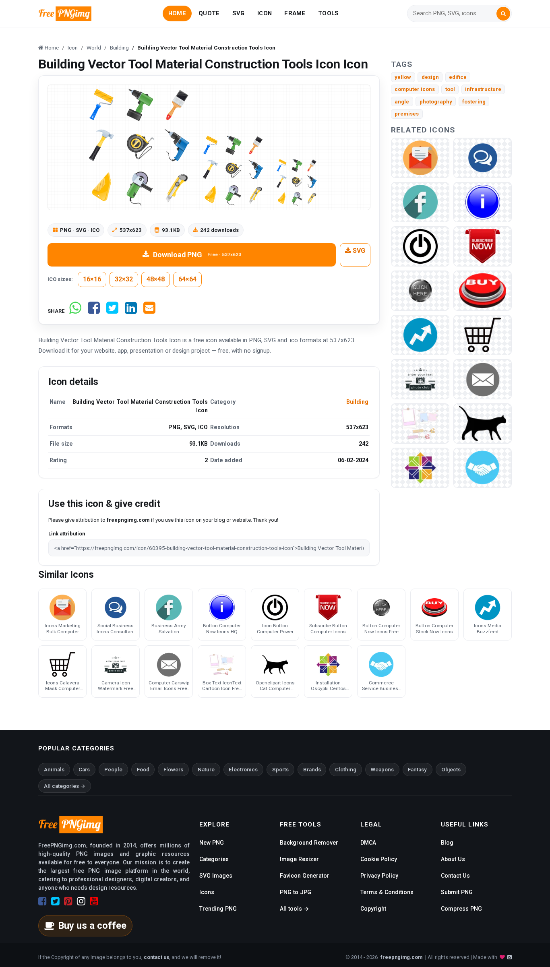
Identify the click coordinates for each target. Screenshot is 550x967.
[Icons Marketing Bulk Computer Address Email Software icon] (420, 157)
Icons (206, 892)
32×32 (124, 279)
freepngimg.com (401, 957)
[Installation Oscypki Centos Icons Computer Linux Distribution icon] (420, 467)
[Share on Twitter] (112, 311)
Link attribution (66, 534)
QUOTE (208, 13)
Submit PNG (457, 892)
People (113, 770)
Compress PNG (461, 908)
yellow (403, 77)
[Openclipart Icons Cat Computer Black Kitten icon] (482, 423)
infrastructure (483, 89)
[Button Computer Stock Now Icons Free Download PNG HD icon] (482, 290)
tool (450, 89)
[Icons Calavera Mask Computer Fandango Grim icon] (482, 334)
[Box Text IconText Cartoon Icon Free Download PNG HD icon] (420, 423)
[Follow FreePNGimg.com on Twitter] (55, 901)
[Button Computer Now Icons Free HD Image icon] (420, 290)
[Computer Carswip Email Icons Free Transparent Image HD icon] (482, 379)
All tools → (294, 908)
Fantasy (417, 770)
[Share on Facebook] (94, 311)
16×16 (92, 279)
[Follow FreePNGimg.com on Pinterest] (68, 901)
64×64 (187, 279)
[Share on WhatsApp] (75, 311)
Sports (280, 770)
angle (402, 102)
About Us (453, 859)
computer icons (415, 89)
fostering (474, 102)
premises (407, 114)
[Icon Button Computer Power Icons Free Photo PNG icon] (420, 246)
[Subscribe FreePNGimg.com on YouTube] (94, 901)
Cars (84, 770)
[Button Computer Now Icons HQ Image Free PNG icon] (482, 201)
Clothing (345, 770)
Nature (206, 770)
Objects (451, 770)
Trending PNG (218, 908)
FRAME (294, 13)
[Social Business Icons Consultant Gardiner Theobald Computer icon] (482, 157)
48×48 (156, 279)
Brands (312, 770)
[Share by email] (149, 311)
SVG (238, 13)
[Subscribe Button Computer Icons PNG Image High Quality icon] (482, 246)
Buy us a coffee (92, 925)
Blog (447, 842)
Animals (54, 770)
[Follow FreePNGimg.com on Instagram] (81, 901)
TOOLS (328, 13)
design (430, 77)
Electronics (243, 770)
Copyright (373, 908)
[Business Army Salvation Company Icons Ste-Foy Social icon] (420, 201)
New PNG (211, 842)
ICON (264, 13)
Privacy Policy (379, 875)
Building (357, 402)
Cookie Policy (378, 859)
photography (436, 102)
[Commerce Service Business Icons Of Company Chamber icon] (482, 467)
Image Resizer (299, 859)
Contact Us (455, 875)
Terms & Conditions (387, 892)
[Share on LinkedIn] (131, 311)
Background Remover (309, 842)
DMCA (368, 842)
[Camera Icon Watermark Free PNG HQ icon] (420, 379)
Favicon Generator (304, 875)
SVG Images (215, 875)
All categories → (64, 786)
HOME (177, 13)
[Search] (503, 14)
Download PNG (197, 254)
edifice (458, 77)
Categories (214, 859)
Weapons (382, 770)
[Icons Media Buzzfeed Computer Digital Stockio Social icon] (420, 334)
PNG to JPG (295, 892)
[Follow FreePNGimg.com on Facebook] (42, 901)
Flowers (173, 770)
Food (143, 770)
